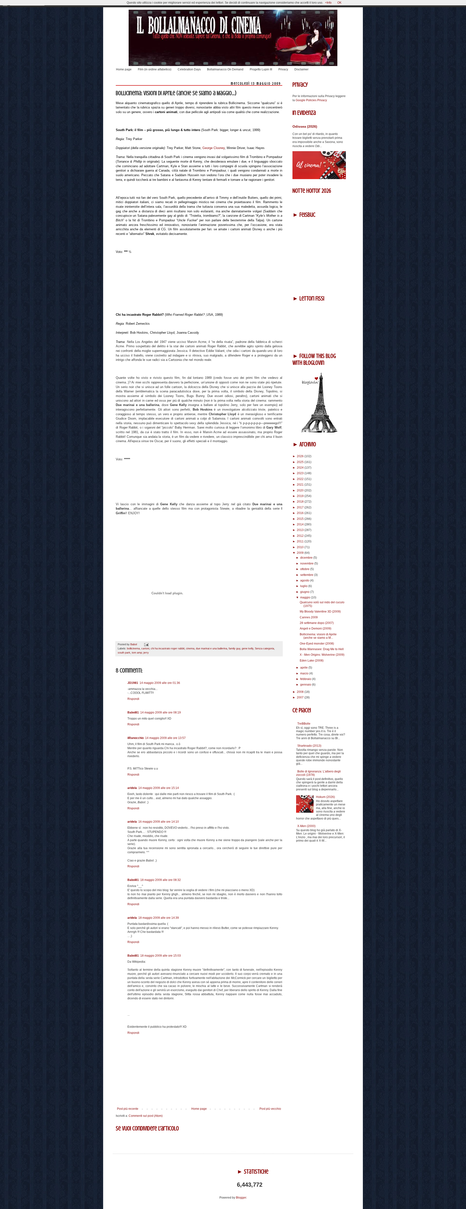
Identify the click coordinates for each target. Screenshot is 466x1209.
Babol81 (133, 712)
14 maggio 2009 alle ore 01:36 (160, 683)
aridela (132, 788)
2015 (300, 519)
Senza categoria (264, 648)
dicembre (306, 557)
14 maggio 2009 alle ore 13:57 (165, 738)
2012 (300, 536)
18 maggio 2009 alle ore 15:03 (160, 955)
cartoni (145, 648)
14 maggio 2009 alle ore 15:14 (158, 788)
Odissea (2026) (304, 126)
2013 (300, 530)
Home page (124, 69)
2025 (300, 462)
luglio (304, 586)
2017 (300, 507)
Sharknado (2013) (309, 745)
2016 (300, 513)
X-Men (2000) (306, 826)
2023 (300, 473)
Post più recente (127, 1108)
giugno (305, 592)
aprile (304, 667)
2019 (300, 496)
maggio (305, 597)
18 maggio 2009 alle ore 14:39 (158, 917)
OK (339, 2)
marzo (304, 673)
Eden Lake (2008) (312, 660)
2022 (300, 479)
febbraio (306, 679)
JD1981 (132, 683)
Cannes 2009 (309, 617)
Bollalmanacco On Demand (225, 69)
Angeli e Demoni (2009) (315, 628)
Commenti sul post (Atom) (146, 1116)
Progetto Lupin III (261, 69)
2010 (300, 547)
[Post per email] (146, 644)
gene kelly (247, 648)
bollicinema (133, 648)
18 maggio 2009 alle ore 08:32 (160, 880)
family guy (234, 648)
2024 (300, 467)
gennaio (306, 684)
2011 (300, 541)
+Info (328, 2)
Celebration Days (189, 69)
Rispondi (133, 699)
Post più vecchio (270, 1108)
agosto (305, 580)
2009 (300, 553)
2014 (300, 524)
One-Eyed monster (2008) (317, 643)
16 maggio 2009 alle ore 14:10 (158, 821)
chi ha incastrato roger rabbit (167, 648)
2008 (300, 692)
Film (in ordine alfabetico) (154, 69)
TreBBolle (303, 723)
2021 (300, 484)
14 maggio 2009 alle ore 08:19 (160, 712)
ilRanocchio (135, 738)
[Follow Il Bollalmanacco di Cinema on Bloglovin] (319, 432)
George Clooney (213, 148)
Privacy (283, 69)
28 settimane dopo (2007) (317, 623)
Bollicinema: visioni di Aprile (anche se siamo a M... (318, 636)
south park (124, 652)
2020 (300, 490)
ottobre (305, 569)
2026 (300, 456)
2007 (300, 697)
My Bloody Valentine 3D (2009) (320, 611)
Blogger (241, 1197)
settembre (307, 575)
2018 (300, 501)
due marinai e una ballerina (211, 648)
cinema (190, 648)
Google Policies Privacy (311, 100)
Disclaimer (301, 69)
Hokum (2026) (325, 797)
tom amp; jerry (140, 652)
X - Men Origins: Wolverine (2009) (322, 654)
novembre (307, 563)
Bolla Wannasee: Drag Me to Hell (322, 649)
